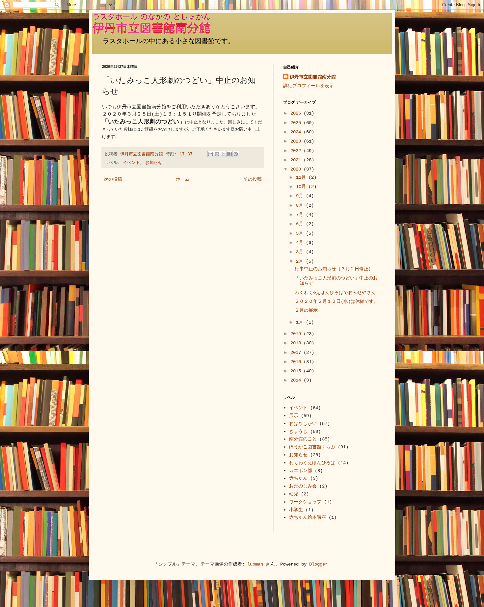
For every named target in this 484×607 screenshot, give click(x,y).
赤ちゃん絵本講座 (307, 517)
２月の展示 (306, 310)
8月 (301, 205)
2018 (297, 343)
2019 (297, 333)
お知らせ (153, 163)
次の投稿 (113, 179)
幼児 (293, 494)
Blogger (318, 564)
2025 (297, 122)
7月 (301, 214)
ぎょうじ (298, 431)
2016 (297, 361)
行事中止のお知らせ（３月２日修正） (334, 269)
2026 (297, 113)
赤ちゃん (298, 478)
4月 (301, 242)
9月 (301, 195)
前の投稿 (252, 179)
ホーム (183, 179)
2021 (297, 160)
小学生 (296, 510)
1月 (301, 322)
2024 (297, 132)
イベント (131, 163)
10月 (302, 186)
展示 (293, 415)
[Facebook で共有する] (229, 154)
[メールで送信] (210, 154)
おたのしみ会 (303, 486)
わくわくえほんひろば (312, 462)
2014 (297, 380)
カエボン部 (300, 470)
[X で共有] (223, 154)
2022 (297, 150)
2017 (297, 352)
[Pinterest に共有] (235, 154)
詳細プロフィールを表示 (308, 86)
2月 (301, 261)
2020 (297, 169)
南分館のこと (303, 439)
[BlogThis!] (217, 154)
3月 (301, 251)
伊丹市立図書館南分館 (313, 77)
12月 (302, 177)
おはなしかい (303, 423)
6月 (301, 223)
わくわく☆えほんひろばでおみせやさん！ (337, 292)
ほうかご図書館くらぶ (312, 447)
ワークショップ (305, 502)
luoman (255, 564)
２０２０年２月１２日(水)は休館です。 (336, 301)
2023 (297, 141)
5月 (301, 233)
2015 (297, 371)
